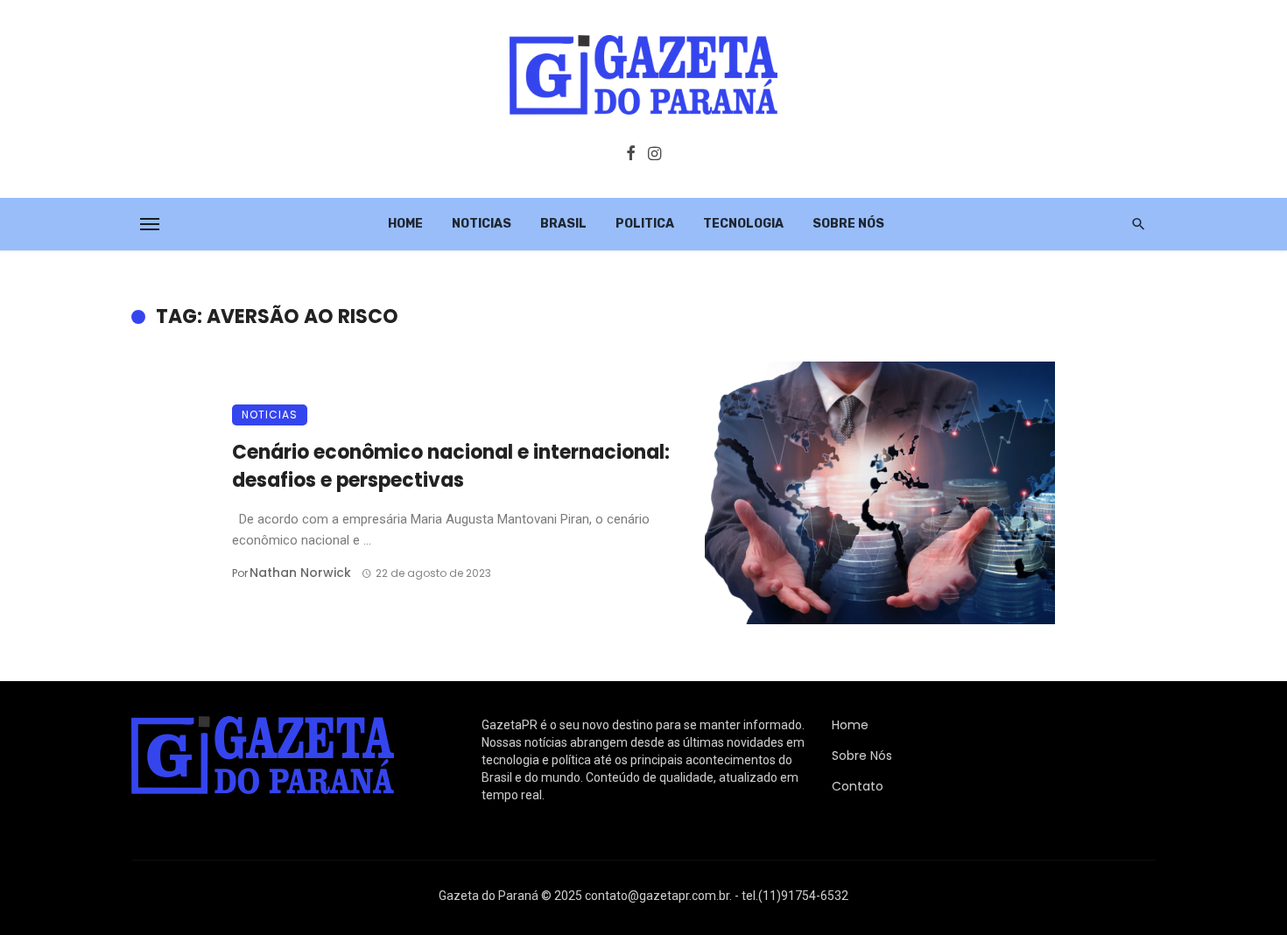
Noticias (481, 223)
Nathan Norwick (300, 572)
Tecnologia (743, 223)
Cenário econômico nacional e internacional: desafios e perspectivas (451, 467)
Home (405, 223)
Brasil (563, 223)
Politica (644, 223)
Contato (857, 786)
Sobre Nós (848, 223)
